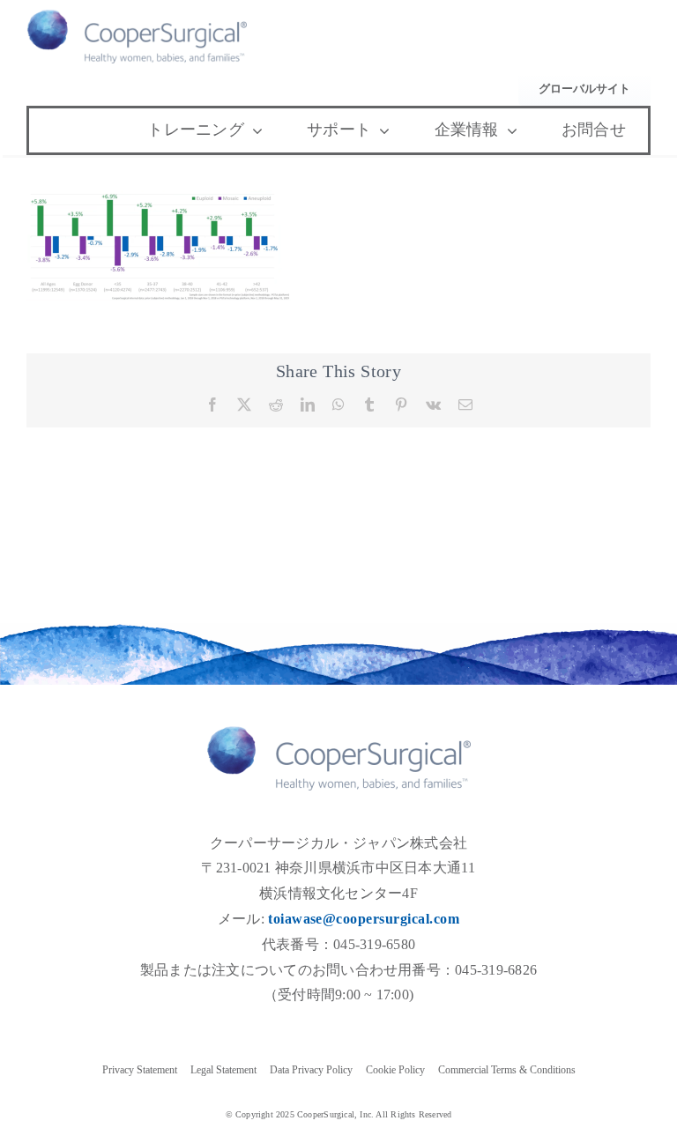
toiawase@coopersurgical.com (363, 918)
